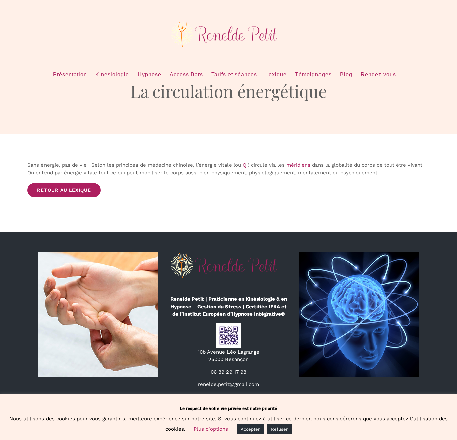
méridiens (298, 165)
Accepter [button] (250, 429)
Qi (245, 165)
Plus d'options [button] (211, 429)
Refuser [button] (279, 429)
